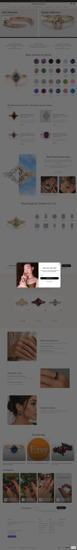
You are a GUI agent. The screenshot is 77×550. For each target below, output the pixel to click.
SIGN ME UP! (49, 278)
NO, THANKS (49, 281)
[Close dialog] (59, 264)
